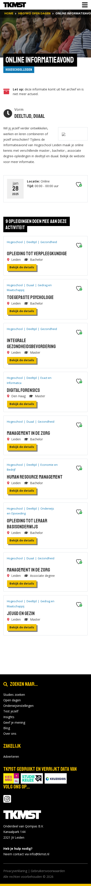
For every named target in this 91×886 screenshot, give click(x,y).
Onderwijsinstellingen (18, 706)
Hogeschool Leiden (19, 69)
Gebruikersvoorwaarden (48, 871)
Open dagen (12, 700)
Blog (6, 728)
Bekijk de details (21, 267)
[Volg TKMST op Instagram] (7, 801)
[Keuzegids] (56, 778)
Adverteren (11, 756)
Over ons (9, 733)
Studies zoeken (14, 694)
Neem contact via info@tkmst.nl (26, 854)
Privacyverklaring (15, 871)
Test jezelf (10, 711)
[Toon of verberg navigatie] (83, 4)
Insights (8, 717)
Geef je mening (14, 722)
